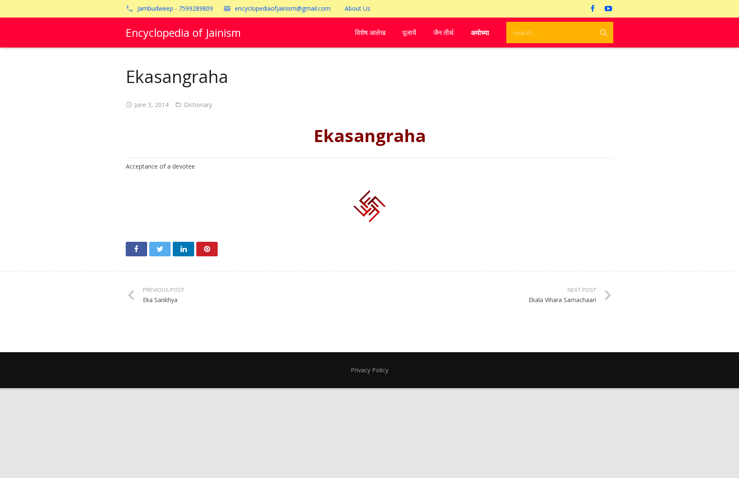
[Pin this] (207, 249)
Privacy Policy (369, 370)
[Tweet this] (160, 249)
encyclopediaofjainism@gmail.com (283, 8)
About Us (357, 8)
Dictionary (198, 105)
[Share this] (136, 249)
